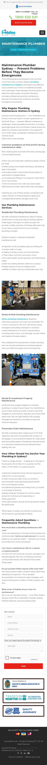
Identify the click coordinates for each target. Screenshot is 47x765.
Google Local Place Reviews (27, 748)
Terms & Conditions (15, 757)
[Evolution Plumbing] (8, 35)
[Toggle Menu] (42, 33)
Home (13, 50)
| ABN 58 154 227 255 (32, 757)
